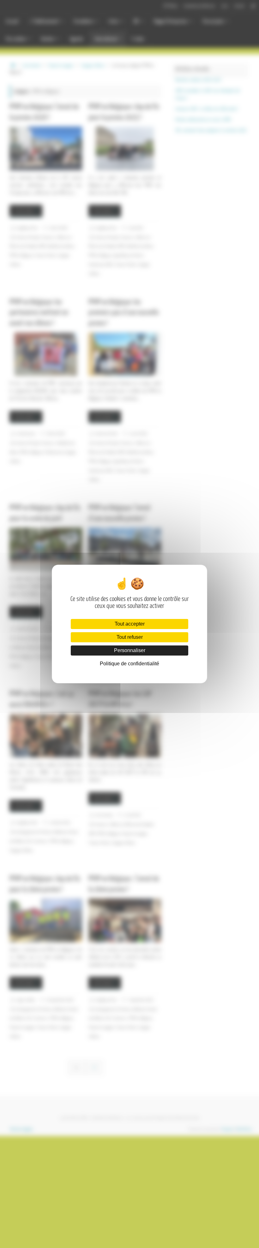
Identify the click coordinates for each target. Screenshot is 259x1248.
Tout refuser (130, 637)
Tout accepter (130, 624)
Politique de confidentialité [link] (129, 663)
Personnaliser (129, 650)
